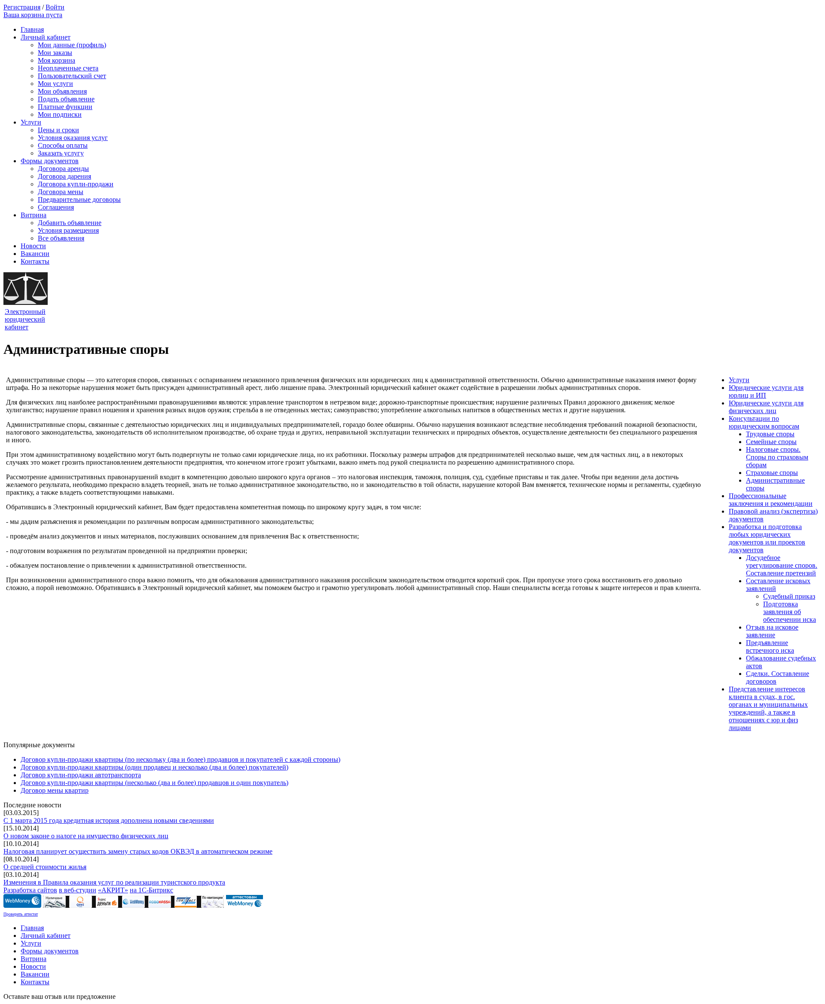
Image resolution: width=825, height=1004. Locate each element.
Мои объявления (62, 91)
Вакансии (35, 253)
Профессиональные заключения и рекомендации (771, 499)
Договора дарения (64, 176)
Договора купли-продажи (75, 184)
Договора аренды (63, 168)
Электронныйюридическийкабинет (25, 319)
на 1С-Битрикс (151, 890)
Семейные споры (771, 441)
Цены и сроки (58, 130)
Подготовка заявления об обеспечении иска (789, 611)
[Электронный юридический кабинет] (25, 302)
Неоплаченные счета (68, 68)
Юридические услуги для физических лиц (766, 406)
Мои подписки (60, 114)
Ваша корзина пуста (32, 14)
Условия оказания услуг (73, 137)
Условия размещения (68, 230)
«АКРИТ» (113, 890)
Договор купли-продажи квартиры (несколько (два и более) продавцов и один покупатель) (154, 782)
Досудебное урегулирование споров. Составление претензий (781, 565)
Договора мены (60, 191)
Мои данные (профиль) (72, 45)
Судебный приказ (789, 596)
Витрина (33, 215)
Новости (33, 245)
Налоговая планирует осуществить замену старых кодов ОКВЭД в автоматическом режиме (137, 851)
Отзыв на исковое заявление (772, 631)
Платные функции (65, 106)
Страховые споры (772, 472)
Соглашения (56, 207)
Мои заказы (55, 52)
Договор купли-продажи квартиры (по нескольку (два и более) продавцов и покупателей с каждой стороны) (180, 759)
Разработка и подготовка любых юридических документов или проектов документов (767, 538)
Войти (55, 7)
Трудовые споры (770, 434)
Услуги (31, 122)
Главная (32, 29)
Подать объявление (66, 99)
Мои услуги (55, 83)
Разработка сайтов (30, 890)
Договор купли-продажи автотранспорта (81, 775)
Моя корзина (56, 60)
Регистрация (21, 7)
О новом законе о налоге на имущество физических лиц (85, 836)
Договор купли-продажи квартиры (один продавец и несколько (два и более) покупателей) (154, 767)
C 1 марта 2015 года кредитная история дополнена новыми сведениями (108, 820)
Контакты (35, 261)
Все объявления (61, 238)
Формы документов (50, 160)
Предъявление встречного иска (770, 646)
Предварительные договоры (79, 199)
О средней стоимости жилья (44, 866)
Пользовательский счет (72, 75)
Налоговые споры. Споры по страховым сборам (777, 457)
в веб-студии (77, 890)
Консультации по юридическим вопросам (764, 422)
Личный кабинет (45, 37)
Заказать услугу (61, 153)
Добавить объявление (69, 222)
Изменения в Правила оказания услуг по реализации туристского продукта (114, 882)
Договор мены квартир (55, 790)
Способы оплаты (63, 145)
